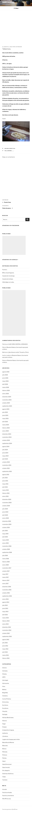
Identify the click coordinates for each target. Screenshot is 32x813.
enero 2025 (5, 431)
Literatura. (5, 736)
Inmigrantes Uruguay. (8, 730)
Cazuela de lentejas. (7, 279)
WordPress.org (6, 798)
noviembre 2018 (6, 546)
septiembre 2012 (7, 636)
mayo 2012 (5, 649)
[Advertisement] (16, 26)
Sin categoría (6, 770)
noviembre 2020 (6, 502)
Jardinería (5, 733)
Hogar (4, 724)
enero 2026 (5, 393)
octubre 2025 (6, 403)
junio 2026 (5, 378)
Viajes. (4, 776)
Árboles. (4, 674)
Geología (4, 714)
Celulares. (5, 695)
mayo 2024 (5, 456)
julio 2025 (5, 412)
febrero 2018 (6, 561)
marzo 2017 (5, 577)
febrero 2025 (6, 428)
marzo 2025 (5, 424)
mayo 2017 (5, 574)
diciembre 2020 (6, 499)
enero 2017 (5, 583)
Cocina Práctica (10, 148)
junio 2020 (5, 512)
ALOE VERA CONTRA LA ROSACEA (18, 344)
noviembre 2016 (6, 589)
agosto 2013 (5, 602)
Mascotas (5, 745)
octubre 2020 (6, 505)
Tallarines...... (9, 150)
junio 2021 (5, 481)
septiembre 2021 (7, 471)
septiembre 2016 (7, 596)
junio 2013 (5, 608)
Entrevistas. (5, 702)
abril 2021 (5, 487)
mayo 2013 (5, 611)
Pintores (4, 755)
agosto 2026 (5, 372)
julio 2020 (5, 509)
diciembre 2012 (6, 627)
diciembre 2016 (6, 586)
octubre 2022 (6, 462)
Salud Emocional (6, 764)
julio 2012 (5, 642)
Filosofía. (4, 711)
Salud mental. (6, 767)
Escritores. (5, 705)
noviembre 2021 (6, 465)
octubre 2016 (6, 593)
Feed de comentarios (8, 795)
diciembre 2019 (6, 521)
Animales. (5, 671)
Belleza (4, 689)
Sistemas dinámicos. (8, 773)
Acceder (4, 789)
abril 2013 (5, 614)
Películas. (4, 752)
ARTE (3, 677)
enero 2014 (5, 599)
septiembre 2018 (7, 552)
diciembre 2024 (6, 434)
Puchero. (4, 269)
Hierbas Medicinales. (8, 717)
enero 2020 (5, 518)
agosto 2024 (5, 446)
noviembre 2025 (6, 400)
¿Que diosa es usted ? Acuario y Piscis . (18, 352)
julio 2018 (5, 555)
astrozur (18, 46)
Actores (4, 667)
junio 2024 (5, 452)
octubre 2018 (6, 549)
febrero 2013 (6, 621)
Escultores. (5, 708)
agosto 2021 (5, 474)
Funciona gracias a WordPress (9, 809)
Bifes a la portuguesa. (8, 272)
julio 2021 (5, 477)
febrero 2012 (5, 658)
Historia (4, 720)
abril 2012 (5, 652)
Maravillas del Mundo (8, 742)
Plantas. (4, 758)
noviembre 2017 (6, 568)
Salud (3, 761)
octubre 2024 (6, 440)
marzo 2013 (5, 618)
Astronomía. (5, 683)
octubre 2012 (6, 633)
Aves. (3, 686)
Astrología (5, 680)
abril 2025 (5, 421)
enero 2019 (5, 543)
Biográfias (5, 692)
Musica (4, 748)
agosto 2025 (5, 409)
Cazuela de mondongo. (8, 276)
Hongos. (4, 727)
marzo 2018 (5, 558)
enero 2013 (5, 624)
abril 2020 (5, 515)
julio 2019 (5, 530)
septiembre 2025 (7, 406)
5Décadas (8, 2)
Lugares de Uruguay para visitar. (11, 739)
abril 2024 (5, 459)
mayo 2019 (5, 533)
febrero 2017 (5, 580)
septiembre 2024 (7, 443)
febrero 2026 (6, 390)
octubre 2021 (6, 468)
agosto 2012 (5, 639)
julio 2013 (5, 605)
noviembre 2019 (6, 524)
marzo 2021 (5, 490)
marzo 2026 (5, 387)
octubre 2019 (6, 527)
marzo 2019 (5, 540)
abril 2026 (5, 384)
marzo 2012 (5, 655)
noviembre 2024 (6, 437)
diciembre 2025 (6, 396)
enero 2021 (5, 496)
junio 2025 (5, 415)
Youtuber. (5, 780)
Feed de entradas (7, 792)
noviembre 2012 (6, 630)
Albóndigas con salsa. (8, 282)
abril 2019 (5, 537)
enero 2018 (5, 565)
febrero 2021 (5, 493)
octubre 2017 (6, 571)
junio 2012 (5, 646)
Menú (16, 8)
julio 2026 (5, 375)
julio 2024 (5, 449)
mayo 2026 (5, 381)
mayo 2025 (5, 418)
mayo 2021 (5, 484)
